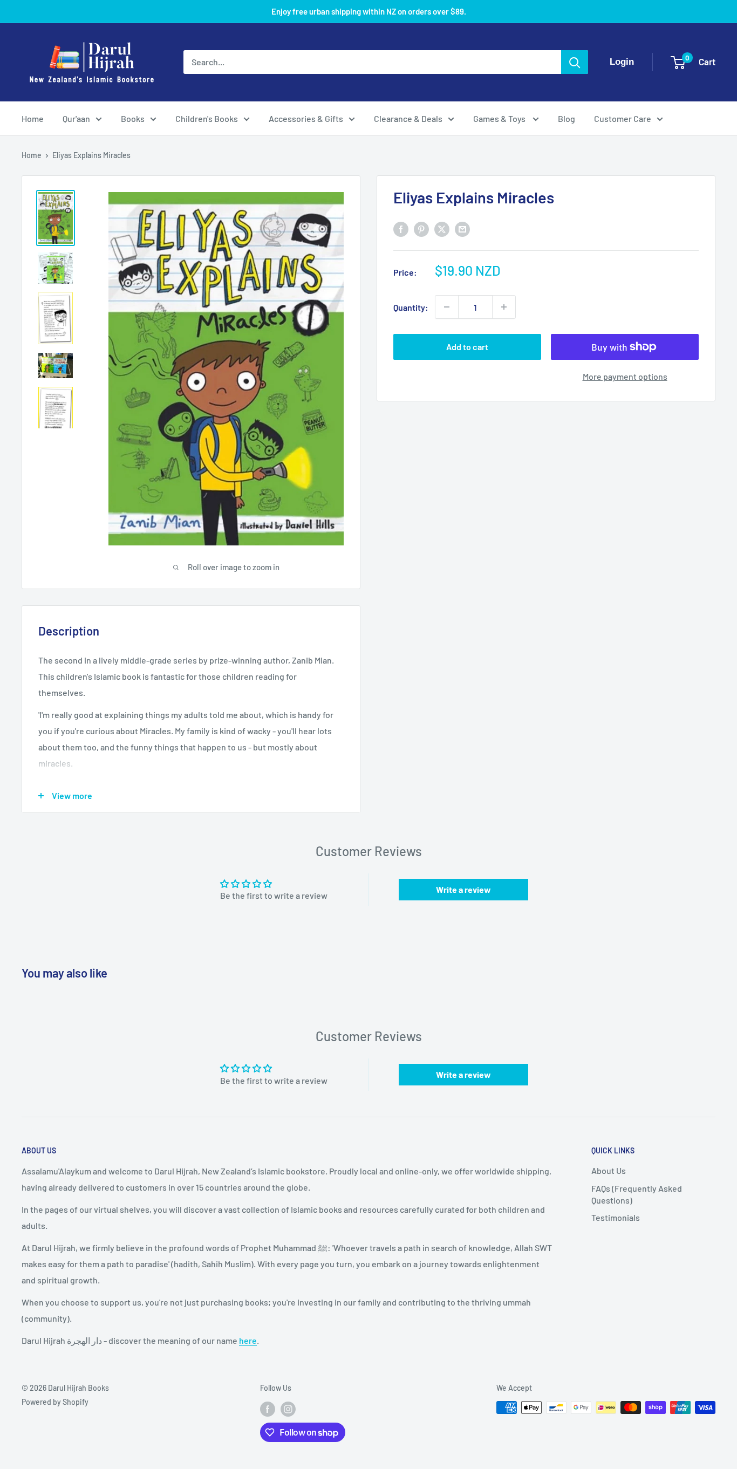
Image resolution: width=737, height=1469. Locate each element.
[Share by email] (462, 228)
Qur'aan (76, 118)
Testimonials (615, 1217)
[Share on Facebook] (400, 228)
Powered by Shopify (55, 1401)
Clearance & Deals (408, 118)
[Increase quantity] (504, 307)
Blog (566, 118)
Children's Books (206, 118)
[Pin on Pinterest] (421, 228)
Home (33, 118)
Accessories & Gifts (306, 118)
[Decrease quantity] (446, 307)
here (248, 1340)
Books (133, 118)
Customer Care (622, 118)
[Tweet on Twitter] (441, 228)
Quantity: (410, 307)
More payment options (625, 376)
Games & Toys (500, 118)
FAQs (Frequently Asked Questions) (636, 1194)
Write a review (463, 889)
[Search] (574, 62)
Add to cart (467, 346)
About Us (608, 1170)
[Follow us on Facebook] (267, 1408)
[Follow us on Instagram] (288, 1408)
